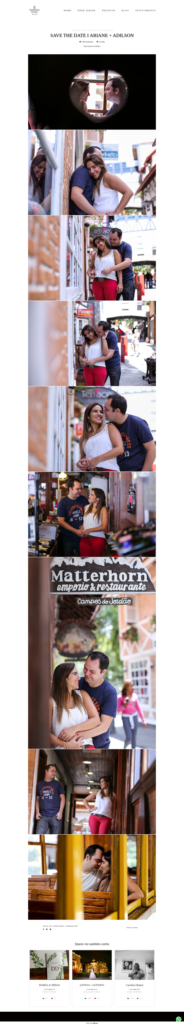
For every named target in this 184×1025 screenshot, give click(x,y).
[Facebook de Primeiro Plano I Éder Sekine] (147, 1017)
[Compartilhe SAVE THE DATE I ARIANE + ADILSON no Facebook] (43, 929)
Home (68, 10)
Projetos (109, 10)
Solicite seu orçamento (132, 927)
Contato (59, 1016)
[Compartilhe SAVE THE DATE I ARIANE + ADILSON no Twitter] (47, 929)
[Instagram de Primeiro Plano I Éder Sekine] (149, 1017)
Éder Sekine (87, 10)
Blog (125, 10)
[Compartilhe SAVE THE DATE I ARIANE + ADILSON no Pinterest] (50, 929)
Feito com (92, 1023)
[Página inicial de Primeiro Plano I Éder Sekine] (35, 10)
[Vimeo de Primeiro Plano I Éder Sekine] (152, 1017)
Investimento (145, 10)
